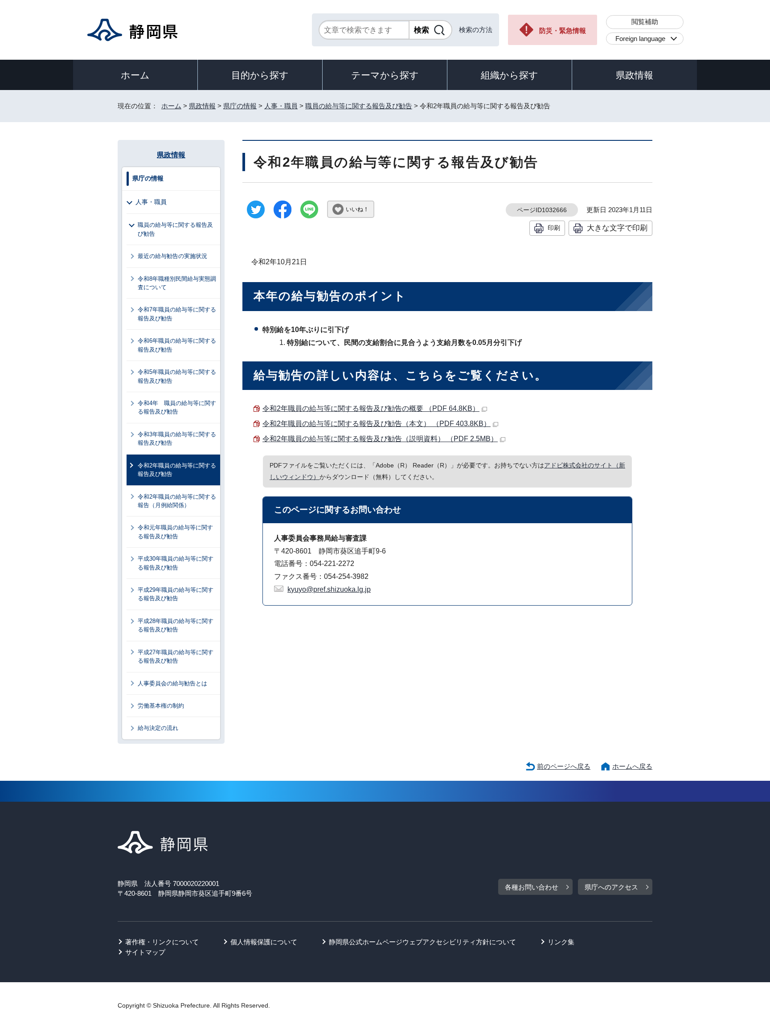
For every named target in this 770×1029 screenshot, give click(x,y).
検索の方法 (475, 29)
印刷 (554, 227)
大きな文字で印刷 (617, 227)
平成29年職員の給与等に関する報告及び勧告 (175, 594)
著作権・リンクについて (162, 942)
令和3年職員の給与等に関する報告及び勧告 (177, 438)
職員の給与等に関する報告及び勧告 (358, 106)
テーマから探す (385, 75)
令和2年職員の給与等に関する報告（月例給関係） (177, 500)
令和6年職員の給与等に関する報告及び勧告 (177, 345)
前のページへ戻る (563, 766)
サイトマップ (145, 952)
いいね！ (357, 209)
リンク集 (561, 942)
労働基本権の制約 (161, 705)
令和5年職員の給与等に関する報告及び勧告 (177, 376)
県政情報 (634, 75)
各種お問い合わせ (531, 887)
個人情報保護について (263, 942)
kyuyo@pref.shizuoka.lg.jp (329, 589)
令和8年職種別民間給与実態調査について (177, 283)
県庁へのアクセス (611, 887)
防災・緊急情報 (562, 30)
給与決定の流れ (158, 728)
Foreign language (640, 38)
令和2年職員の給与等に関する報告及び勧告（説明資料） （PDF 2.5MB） (380, 439)
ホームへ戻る (632, 766)
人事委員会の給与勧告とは (172, 683)
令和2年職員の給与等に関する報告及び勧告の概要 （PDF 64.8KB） (370, 408)
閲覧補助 (644, 21)
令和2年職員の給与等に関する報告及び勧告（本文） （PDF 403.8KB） (376, 423)
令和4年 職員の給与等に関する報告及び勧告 (177, 407)
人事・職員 (281, 106)
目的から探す (260, 75)
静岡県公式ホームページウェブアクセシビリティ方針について (422, 942)
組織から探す (509, 75)
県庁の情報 (240, 106)
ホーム (135, 75)
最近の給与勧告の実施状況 (172, 256)
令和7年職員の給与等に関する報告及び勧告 (177, 313)
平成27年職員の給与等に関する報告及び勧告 (175, 656)
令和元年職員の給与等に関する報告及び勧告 (175, 531)
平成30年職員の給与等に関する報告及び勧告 (175, 562)
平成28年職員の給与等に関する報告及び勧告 (175, 625)
